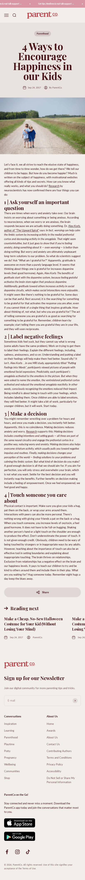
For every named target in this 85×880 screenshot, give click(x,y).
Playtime (9, 744)
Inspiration (10, 723)
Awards (51, 730)
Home (50, 723)
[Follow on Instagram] (17, 852)
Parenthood (42, 33)
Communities (12, 771)
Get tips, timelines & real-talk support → (54, 3)
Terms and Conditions (59, 757)
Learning (9, 730)
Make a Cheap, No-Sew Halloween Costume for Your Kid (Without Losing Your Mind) (33, 624)
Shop (7, 778)
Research (54, 186)
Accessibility (54, 771)
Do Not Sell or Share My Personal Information (61, 780)
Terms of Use (29, 868)
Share (45, 592)
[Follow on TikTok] (28, 852)
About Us (52, 737)
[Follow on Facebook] (7, 852)
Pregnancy (10, 757)
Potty (7, 751)
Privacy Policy (55, 764)
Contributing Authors (59, 751)
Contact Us (53, 744)
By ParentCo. (55, 87)
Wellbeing (10, 764)
